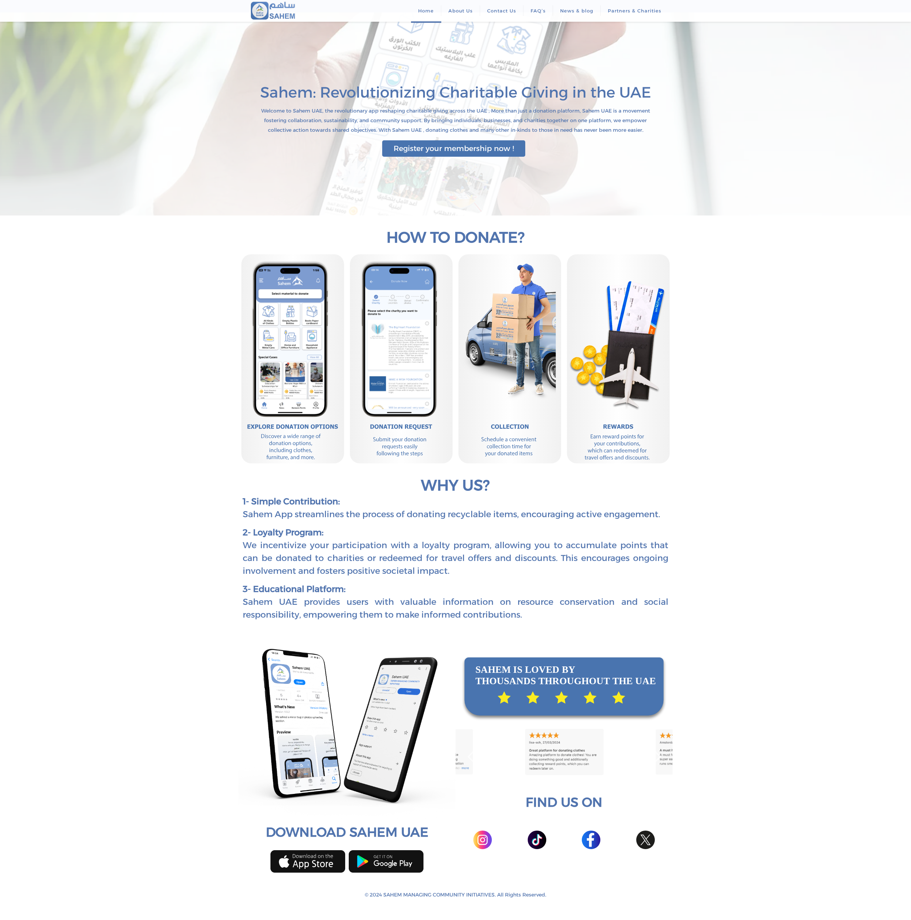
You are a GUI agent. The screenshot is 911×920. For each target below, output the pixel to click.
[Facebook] (450, 907)
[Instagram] (470, 907)
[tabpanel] (564, 752)
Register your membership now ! (454, 148)
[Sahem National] (273, 10)
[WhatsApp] (441, 907)
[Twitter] (460, 907)
